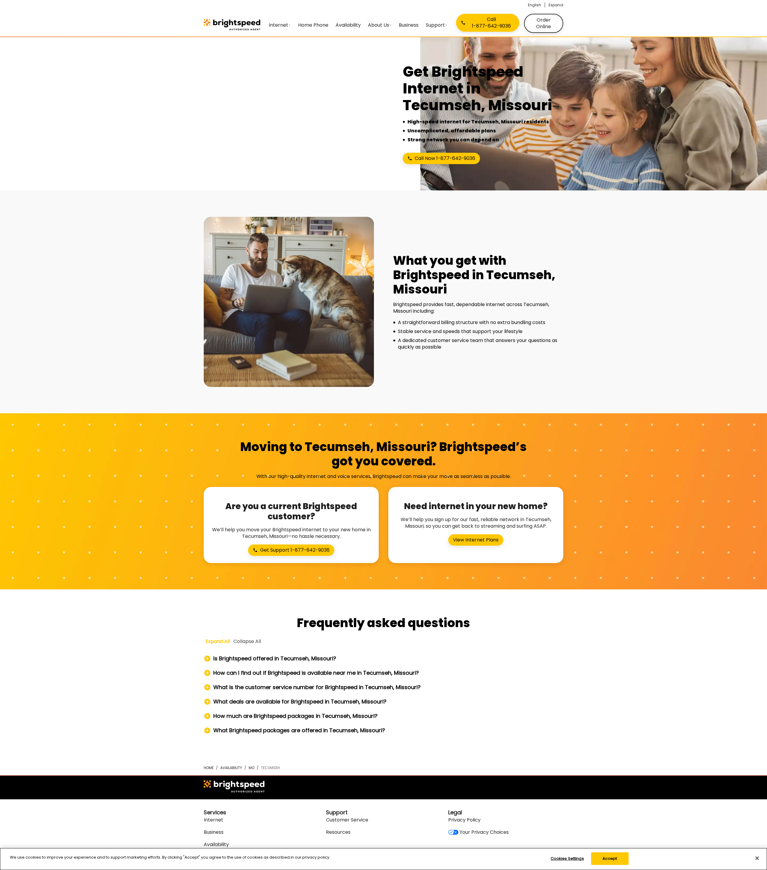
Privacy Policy (464, 819)
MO (251, 767)
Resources (338, 832)
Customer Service (347, 819)
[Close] (757, 858)
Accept (610, 858)
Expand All (218, 641)
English (534, 4)
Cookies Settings (567, 858)
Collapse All (247, 641)
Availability (231, 767)
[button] (383, 658)
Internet (213, 819)
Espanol (556, 4)
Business (214, 832)
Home (209, 767)
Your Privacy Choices (484, 832)
